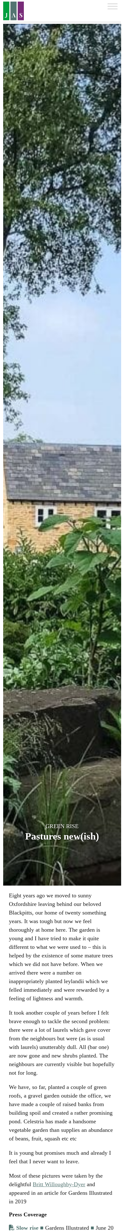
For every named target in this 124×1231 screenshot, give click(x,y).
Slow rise (27, 1228)
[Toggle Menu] (112, 6)
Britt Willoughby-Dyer (59, 1184)
